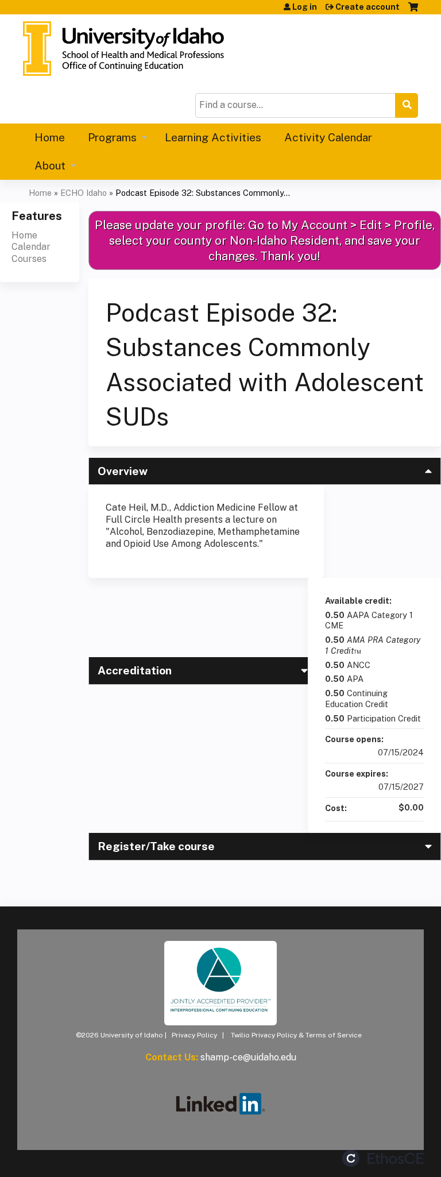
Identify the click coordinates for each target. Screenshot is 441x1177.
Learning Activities (213, 137)
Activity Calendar (328, 137)
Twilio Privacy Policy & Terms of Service (296, 1035)
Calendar (31, 246)
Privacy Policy (194, 1035)
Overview (123, 471)
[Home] (123, 48)
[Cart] (413, 11)
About (49, 165)
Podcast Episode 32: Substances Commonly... (202, 193)
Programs (112, 137)
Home (49, 137)
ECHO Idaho (83, 193)
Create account (367, 7)
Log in (304, 7)
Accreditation (135, 670)
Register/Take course (156, 846)
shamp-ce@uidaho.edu (248, 1057)
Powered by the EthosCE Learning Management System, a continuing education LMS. (383, 1158)
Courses (29, 258)
